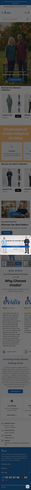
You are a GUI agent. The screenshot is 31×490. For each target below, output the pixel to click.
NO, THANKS (15, 249)
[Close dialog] (30, 236)
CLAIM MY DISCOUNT (15, 246)
